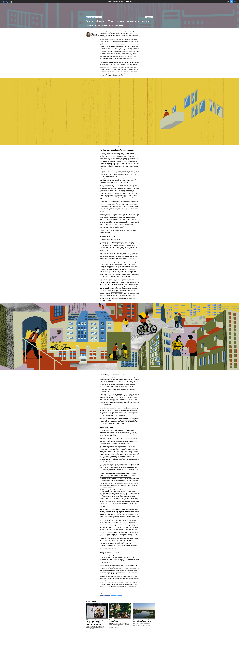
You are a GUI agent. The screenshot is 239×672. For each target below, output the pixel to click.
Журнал (109, 1)
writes (118, 182)
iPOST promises (104, 204)
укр (235, 1)
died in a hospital (126, 465)
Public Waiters (113, 186)
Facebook (105, 595)
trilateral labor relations (116, 292)
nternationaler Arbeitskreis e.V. (116, 62)
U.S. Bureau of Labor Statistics (115, 446)
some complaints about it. (108, 470)
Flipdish (108, 562)
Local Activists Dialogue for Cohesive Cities (109, 25)
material (115, 262)
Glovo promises (117, 381)
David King (102, 570)
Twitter (116, 595)
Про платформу (128, 1)
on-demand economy (128, 420)
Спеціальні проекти (118, 1)
